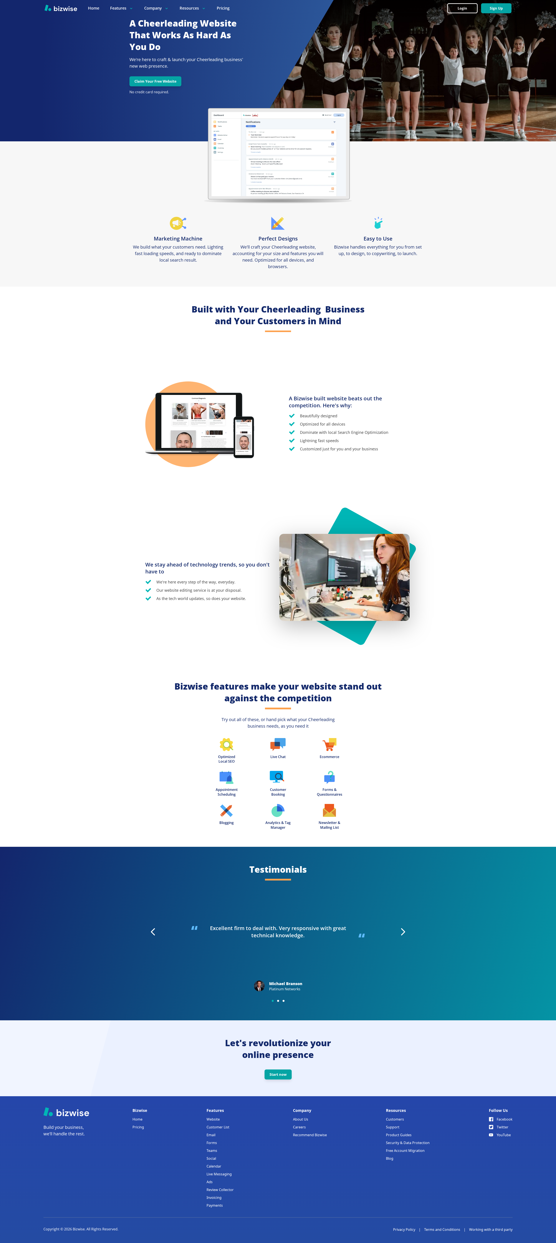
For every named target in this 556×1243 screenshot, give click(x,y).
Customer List (218, 1127)
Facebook (505, 1119)
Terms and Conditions (442, 1229)
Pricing (223, 8)
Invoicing (214, 1197)
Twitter (502, 1127)
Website (213, 1119)
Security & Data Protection (408, 1142)
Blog (389, 1158)
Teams (212, 1150)
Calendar (214, 1166)
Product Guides (399, 1135)
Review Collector (220, 1189)
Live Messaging (219, 1174)
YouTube (504, 1135)
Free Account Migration (405, 1150)
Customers (395, 1119)
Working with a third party (491, 1229)
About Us (300, 1119)
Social (211, 1158)
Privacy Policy (404, 1229)
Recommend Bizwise (310, 1135)
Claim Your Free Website (155, 81)
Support (392, 1127)
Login (462, 8)
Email (211, 1135)
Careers (299, 1127)
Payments (215, 1205)
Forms (212, 1142)
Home (93, 8)
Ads (210, 1182)
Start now (278, 1074)
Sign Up (496, 8)
